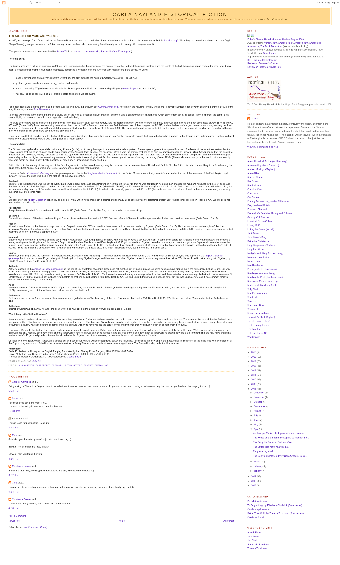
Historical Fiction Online (259, 221)
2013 (254, 366)
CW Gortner (253, 197)
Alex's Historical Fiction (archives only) (267, 161)
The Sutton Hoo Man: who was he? (33, 36)
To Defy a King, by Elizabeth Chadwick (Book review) (274, 505)
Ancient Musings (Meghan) (261, 169)
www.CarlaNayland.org (274, 19)
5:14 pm (13, 491)
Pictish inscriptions (257, 501)
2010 (254, 379)
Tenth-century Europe (258, 325)
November (259, 397)
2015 (254, 357)
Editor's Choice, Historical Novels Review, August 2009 (275, 39)
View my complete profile (262, 147)
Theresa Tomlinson (257, 548)
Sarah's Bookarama (257, 293)
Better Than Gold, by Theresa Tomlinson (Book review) (275, 513)
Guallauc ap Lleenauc (258, 509)
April (256, 429)
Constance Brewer (21, 466)
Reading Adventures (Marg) (261, 273)
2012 (254, 370)
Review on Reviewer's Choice (262, 63)
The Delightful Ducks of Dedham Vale (272, 442)
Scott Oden (253, 297)
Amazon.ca (253, 46)
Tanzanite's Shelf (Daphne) (261, 317)
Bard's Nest (253, 181)
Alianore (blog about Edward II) (263, 165)
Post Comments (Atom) (35, 527)
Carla (14, 435)
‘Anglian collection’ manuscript (103, 173)
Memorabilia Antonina (258, 257)
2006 (254, 481)
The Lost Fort (254, 329)
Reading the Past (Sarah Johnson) (265, 277)
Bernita (15, 398)
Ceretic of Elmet (255, 517)
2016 (254, 352)
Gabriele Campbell (21, 382)
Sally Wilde (253, 289)
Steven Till (61, 51)
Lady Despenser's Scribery (261, 245)
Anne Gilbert (253, 173)
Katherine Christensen (258, 241)
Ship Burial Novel (256, 305)
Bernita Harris (254, 185)
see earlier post (130, 88)
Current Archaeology (108, 106)
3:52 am (13, 475)
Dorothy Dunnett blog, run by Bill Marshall (268, 201)
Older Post (228, 520)
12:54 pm (36, 361)
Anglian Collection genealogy (48, 269)
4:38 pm (13, 508)
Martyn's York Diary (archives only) (265, 253)
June (256, 420)
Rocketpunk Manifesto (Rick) (262, 285)
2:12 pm (13, 427)
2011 (254, 375)
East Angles (43, 365)
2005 (254, 485)
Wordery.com (270, 42)
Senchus (251, 301)
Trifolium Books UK (257, 333)
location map (170, 40)
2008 (254, 388)
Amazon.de (315, 42)
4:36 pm (13, 458)
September (260, 406)
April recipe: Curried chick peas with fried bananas (278, 433)
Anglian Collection (37, 199)
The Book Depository (271, 46)
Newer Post (14, 520)
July (256, 415)
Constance (252, 193)
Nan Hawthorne (255, 265)
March (257, 461)
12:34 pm (14, 411)
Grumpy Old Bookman (258, 217)
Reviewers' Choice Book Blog (262, 281)
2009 (254, 384)
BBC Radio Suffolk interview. (262, 60)
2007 (254, 476)
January (258, 470)
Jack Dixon (253, 233)
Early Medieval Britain (258, 205)
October (258, 402)
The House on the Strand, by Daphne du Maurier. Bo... (281, 437)
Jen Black (252, 540)
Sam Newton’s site (43, 109)
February (259, 466)
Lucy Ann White (255, 249)
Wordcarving (253, 337)
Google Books (74, 356)
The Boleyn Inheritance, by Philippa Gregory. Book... (280, 456)
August (258, 411)
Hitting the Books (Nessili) (260, 229)
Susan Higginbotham (258, 313)
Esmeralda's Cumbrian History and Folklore (269, 213)
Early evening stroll (263, 451)
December (259, 392)
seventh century (83, 365)
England (57, 365)
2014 (254, 361)
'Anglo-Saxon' (26, 365)
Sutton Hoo (102, 365)
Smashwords (269, 53)
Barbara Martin (254, 177)
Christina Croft (254, 189)
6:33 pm (13, 391)
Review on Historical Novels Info (264, 67)
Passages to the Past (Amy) (262, 269)
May (256, 424)
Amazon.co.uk (285, 42)
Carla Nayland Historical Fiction (170, 14)
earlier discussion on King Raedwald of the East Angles (102, 51)
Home (122, 520)
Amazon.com (301, 42)
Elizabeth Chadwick (257, 209)
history (67, 365)
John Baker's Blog (256, 237)
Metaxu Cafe (253, 261)
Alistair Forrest (254, 532)
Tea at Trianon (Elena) (258, 321)
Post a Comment (17, 515)
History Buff (253, 225)
